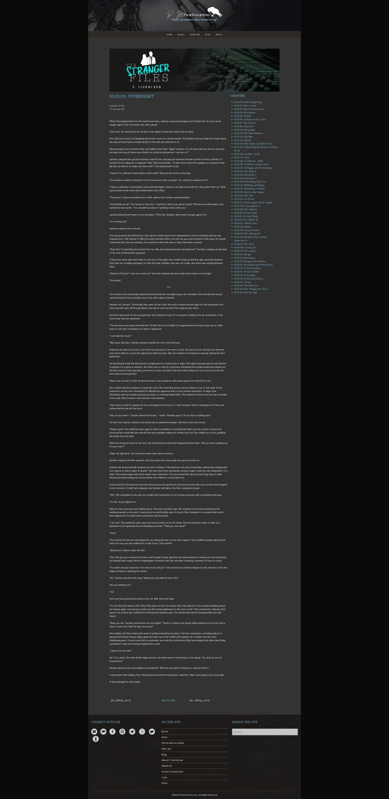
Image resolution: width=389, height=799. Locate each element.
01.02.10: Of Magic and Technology (253, 167)
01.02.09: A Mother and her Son (251, 164)
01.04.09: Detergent (245, 250)
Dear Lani (195, 34)
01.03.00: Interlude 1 (245, 171)
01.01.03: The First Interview (249, 109)
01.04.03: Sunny (242, 226)
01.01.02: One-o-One (245, 105)
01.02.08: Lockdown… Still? (248, 161)
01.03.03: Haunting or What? (249, 188)
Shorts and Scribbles (173, 743)
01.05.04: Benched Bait (246, 271)
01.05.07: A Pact (242, 282)
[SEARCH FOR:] (265, 732)
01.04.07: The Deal (244, 244)
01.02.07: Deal (241, 157)
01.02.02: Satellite (243, 136)
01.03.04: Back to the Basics (249, 192)
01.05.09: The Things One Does (251, 288)
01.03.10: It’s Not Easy (245, 212)
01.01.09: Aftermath (244, 129)
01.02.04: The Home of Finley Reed (253, 143)
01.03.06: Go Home (244, 198)
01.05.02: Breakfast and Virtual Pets (253, 264)
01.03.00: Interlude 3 (245, 178)
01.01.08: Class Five (244, 126)
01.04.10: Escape (242, 254)
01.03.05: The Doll (243, 195)
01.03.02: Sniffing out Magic (249, 185)
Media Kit (167, 766)
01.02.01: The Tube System (248, 133)
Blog (208, 34)
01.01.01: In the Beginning (248, 102)
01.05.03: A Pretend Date (247, 268)
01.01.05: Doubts (242, 115)
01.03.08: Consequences (247, 205)
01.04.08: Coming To (245, 247)
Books (181, 34)
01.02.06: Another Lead (246, 154)
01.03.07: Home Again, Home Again (253, 202)
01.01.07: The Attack (244, 122)
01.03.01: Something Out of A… (250, 181)
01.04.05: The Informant (247, 233)
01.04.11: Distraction (244, 257)
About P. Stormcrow (172, 760)
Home (169, 34)
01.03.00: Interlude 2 (245, 174)
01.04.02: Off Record (245, 223)
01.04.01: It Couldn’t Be (246, 219)
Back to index (168, 700)
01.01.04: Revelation (244, 112)
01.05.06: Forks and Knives (248, 278)
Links (164, 777)
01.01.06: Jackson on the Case (250, 119)
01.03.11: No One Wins (246, 216)
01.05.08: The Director (246, 285)
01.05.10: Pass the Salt (245, 292)
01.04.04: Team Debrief (246, 230)
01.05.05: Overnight (244, 275)
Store (164, 737)
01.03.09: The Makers (245, 209)
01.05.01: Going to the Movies (250, 261)
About (219, 34)
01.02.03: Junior (242, 140)
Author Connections (172, 771)
